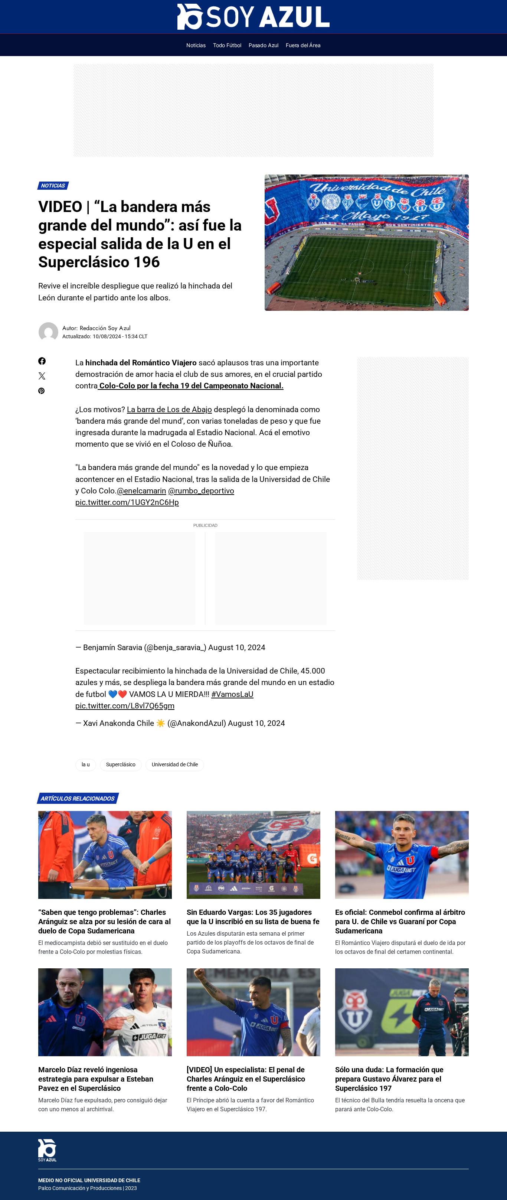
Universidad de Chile (175, 765)
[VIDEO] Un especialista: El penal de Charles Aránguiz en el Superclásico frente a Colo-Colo (246, 1079)
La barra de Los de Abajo (169, 409)
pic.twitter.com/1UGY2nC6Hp (127, 502)
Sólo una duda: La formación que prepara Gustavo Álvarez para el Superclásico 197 (389, 1079)
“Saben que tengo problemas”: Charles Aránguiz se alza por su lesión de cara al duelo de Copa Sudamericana (104, 921)
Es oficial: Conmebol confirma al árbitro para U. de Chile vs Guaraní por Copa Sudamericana (400, 921)
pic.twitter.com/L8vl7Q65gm (124, 705)
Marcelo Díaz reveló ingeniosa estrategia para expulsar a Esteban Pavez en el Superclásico (95, 1079)
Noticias (53, 186)
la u (86, 765)
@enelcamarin (141, 490)
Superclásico (120, 765)
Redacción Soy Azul (105, 328)
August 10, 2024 (236, 647)
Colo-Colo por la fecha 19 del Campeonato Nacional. (191, 385)
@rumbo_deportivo (201, 490)
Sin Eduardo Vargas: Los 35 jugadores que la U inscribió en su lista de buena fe (253, 917)
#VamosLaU (232, 694)
